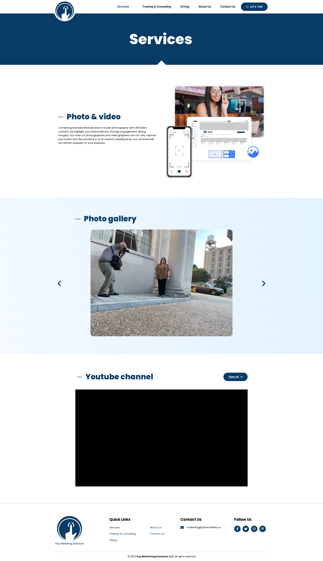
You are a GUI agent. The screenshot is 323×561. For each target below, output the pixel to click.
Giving (184, 6)
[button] (59, 283)
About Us (205, 6)
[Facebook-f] (237, 529)
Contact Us (227, 6)
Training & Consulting (156, 6)
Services (123, 6)
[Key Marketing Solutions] (64, 10)
